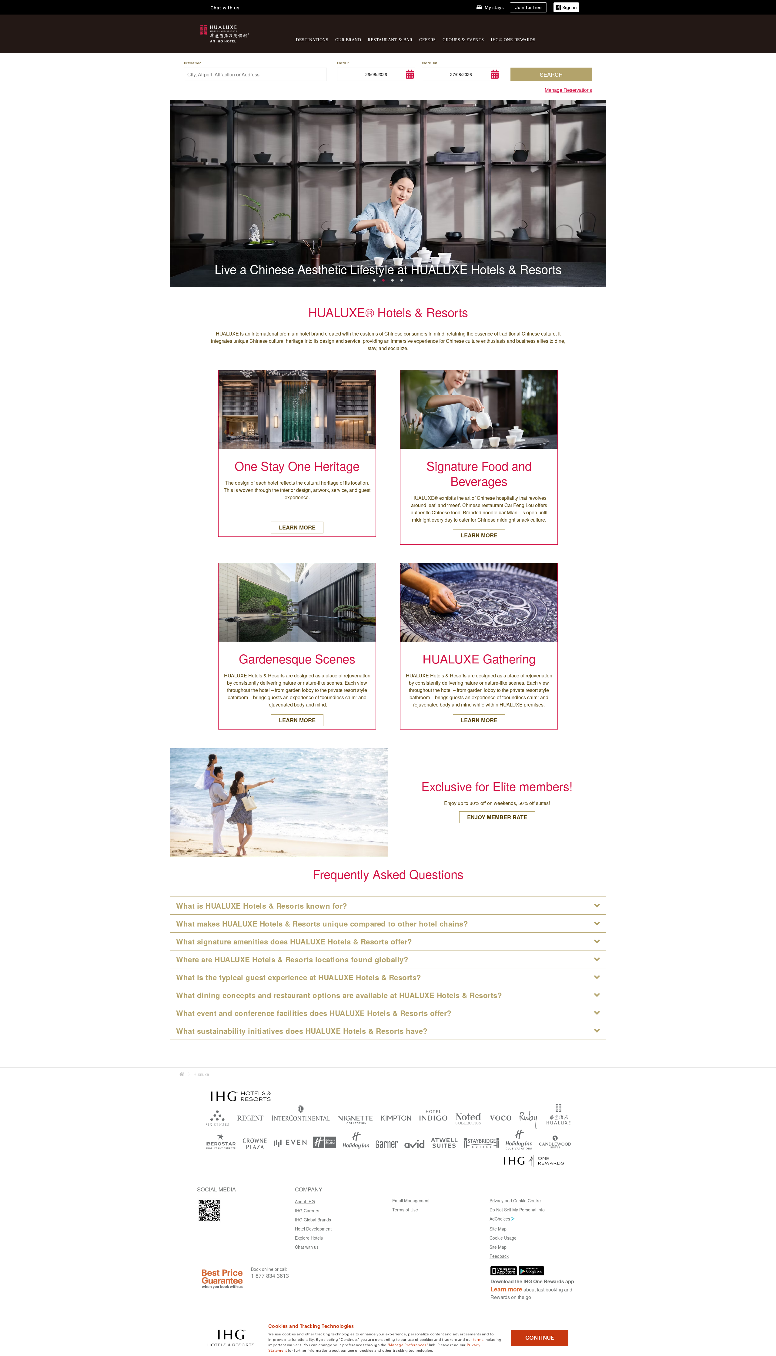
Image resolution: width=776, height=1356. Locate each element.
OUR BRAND (348, 40)
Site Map (498, 1229)
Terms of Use (405, 1210)
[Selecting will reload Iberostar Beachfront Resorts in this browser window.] (221, 1142)
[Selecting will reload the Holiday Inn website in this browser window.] (356, 1142)
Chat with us (307, 1247)
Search (551, 74)
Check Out (429, 63)
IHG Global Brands (313, 1220)
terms (478, 1339)
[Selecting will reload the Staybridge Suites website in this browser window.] (481, 1142)
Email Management (411, 1200)
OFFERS (427, 40)
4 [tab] (401, 279)
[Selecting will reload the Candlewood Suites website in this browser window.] (555, 1142)
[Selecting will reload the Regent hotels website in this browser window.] (250, 1117)
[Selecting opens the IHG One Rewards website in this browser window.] (534, 1161)
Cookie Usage (503, 1238)
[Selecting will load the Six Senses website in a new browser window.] (217, 1117)
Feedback (499, 1256)
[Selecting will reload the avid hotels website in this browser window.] (414, 1142)
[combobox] (255, 74)
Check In (343, 63)
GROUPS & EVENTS (463, 40)
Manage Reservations (568, 89)
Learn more (506, 1289)
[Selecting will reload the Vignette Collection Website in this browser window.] (355, 1117)
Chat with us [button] (225, 7)
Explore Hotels (309, 1238)
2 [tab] (383, 279)
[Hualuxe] (223, 32)
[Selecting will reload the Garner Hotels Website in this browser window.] (387, 1142)
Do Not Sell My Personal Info (517, 1210)
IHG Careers (307, 1210)
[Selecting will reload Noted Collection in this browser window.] (468, 1117)
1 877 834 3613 (270, 1275)
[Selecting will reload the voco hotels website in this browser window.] (500, 1117)
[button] (566, 7)
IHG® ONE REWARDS (513, 40)
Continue (539, 1338)
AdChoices (500, 1219)
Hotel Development (313, 1229)
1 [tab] (374, 279)
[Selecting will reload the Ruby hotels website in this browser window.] (528, 1117)
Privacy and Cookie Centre (515, 1200)
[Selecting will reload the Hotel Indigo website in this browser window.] (433, 1117)
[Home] (181, 1074)
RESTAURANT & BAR (390, 40)
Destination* (192, 63)
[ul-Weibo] (209, 1210)
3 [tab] (392, 279)
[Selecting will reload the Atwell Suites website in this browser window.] (444, 1142)
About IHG (305, 1201)
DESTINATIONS (312, 40)
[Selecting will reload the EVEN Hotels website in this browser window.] (290, 1142)
